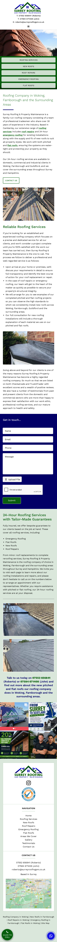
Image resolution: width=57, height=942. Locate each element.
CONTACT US (11, 180)
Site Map (45, 923)
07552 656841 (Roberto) (28, 862)
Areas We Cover (28, 836)
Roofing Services (29, 60)
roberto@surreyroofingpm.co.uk (28, 869)
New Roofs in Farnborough (42, 917)
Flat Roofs (28, 85)
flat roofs (12, 145)
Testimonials (28, 843)
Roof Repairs (28, 73)
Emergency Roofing (28, 79)
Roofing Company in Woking (15, 917)
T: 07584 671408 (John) (28, 19)
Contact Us (28, 846)
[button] (28, 26)
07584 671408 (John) (28, 866)
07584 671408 (29, 681)
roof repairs (28, 131)
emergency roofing (13, 135)
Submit (12, 500)
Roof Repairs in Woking (18, 920)
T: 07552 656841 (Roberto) (29, 16)
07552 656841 (41, 677)
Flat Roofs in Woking (30, 923)
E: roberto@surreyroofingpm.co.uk (28, 22)
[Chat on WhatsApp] (51, 936)
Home (28, 815)
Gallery (28, 839)
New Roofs (28, 66)
